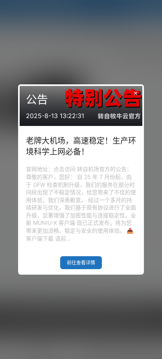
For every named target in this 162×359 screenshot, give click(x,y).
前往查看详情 (81, 263)
